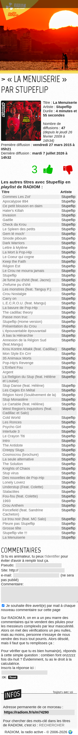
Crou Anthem (13, 505)
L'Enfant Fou (13, 367)
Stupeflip (10, 275)
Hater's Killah (13, 211)
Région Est (11, 266)
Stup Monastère (15, 399)
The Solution (13, 464)
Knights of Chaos (16, 468)
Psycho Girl (12, 427)
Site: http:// (9, 570)
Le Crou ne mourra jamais (23, 271)
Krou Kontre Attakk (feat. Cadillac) (30, 349)
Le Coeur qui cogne (18, 257)
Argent (8, 372)
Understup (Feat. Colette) (23, 487)
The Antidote (13, 445)
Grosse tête (12, 528)
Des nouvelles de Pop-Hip (23, 478)
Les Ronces (12, 422)
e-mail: (7, 575)
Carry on (9, 298)
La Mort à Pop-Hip (17, 252)
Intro (6, 441)
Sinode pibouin (14, 238)
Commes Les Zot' (17, 197)
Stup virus (11, 473)
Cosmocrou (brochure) (21, 455)
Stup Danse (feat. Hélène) (23, 386)
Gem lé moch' (14, 234)
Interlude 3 (11, 431)
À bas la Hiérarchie (18, 336)
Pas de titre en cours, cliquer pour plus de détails (36, 5)
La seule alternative (18, 459)
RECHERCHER (51, 725)
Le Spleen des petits (19, 229)
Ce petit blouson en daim (22, 206)
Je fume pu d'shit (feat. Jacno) (27, 280)
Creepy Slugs (13, 450)
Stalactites (11, 492)
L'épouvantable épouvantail (24, 331)
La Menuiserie (14, 537)
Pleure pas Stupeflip (19, 524)
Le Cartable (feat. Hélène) (23, 404)
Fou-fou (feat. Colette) (20, 496)
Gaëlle (8, 220)
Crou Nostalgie (14, 294)
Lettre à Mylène (15, 248)
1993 (7, 501)
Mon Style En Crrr (17, 354)
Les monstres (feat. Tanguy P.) (27, 289)
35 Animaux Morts (17, 358)
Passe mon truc (15, 317)
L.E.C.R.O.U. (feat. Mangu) (24, 303)
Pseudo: (8, 565)
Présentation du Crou (20, 326)
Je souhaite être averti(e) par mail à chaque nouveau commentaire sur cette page (38, 608)
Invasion (9, 215)
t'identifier (52, 556)
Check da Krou (14, 224)
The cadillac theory (18, 312)
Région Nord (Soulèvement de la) (29, 395)
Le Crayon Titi (14, 436)
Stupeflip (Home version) (22, 322)
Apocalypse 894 (15, 201)
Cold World (11, 418)
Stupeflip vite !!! (15, 533)
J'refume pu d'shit (16, 285)
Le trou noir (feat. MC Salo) (24, 519)
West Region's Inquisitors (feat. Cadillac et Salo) (27, 411)
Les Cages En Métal (19, 390)
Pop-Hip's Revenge (18, 363)
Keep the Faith (14, 261)
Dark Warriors (14, 243)
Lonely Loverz (14, 482)
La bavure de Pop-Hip (20, 308)
